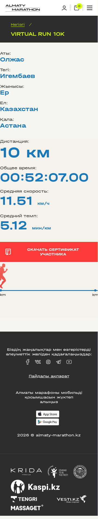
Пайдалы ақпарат (49, 376)
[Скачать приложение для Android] (47, 422)
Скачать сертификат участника (53, 252)
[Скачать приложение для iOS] (47, 415)
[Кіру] (66, 8)
